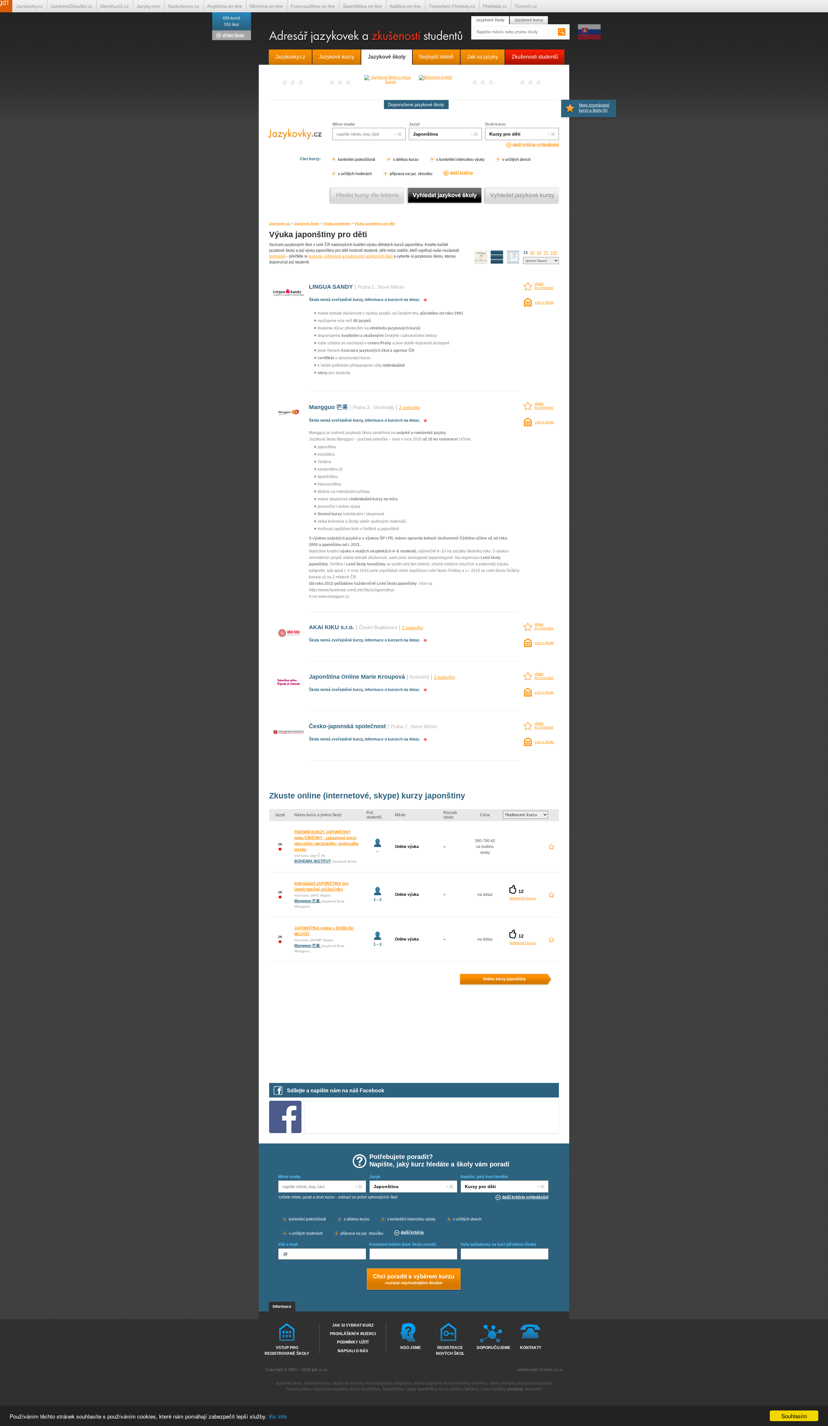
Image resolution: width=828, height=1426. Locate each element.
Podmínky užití (352, 1342)
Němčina (479, 1383)
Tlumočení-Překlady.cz (452, 6)
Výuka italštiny (492, 1389)
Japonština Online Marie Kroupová (357, 677)
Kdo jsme (410, 1347)
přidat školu (233, 35)
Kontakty (530, 1347)
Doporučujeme (492, 1347)
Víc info (277, 1416)
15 (525, 253)
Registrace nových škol (450, 1350)
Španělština (392, 1389)
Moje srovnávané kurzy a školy (594, 108)
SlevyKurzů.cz (114, 6)
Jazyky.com (148, 6)
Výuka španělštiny (421, 1389)
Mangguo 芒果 (329, 407)
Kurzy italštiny (451, 1389)
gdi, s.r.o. (319, 1369)
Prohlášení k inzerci (353, 1333)
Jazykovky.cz (279, 223)
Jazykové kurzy (528, 20)
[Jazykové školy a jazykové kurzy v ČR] (414, 37)
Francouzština (298, 1389)
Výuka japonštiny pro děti (374, 223)
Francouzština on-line (313, 6)
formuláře (277, 256)
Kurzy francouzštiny (535, 1383)
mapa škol (480, 257)
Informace (282, 1306)
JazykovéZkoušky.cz (71, 6)
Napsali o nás (353, 1351)
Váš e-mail (288, 1244)
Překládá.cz (495, 6)
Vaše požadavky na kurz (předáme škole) (498, 1244)
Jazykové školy (306, 223)
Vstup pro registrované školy (287, 1350)
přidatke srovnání (544, 286)
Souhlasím (794, 1416)
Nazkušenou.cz (183, 6)
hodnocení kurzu (522, 898)
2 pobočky (409, 407)
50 (539, 253)
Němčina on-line (266, 6)
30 (532, 253)
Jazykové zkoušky (347, 1383)
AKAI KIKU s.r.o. (331, 627)
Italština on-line (405, 6)
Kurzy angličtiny (379, 1383)
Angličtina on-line (224, 6)
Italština (471, 1389)
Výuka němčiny (502, 1383)
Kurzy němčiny (457, 1383)
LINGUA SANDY (331, 287)
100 (553, 253)
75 (546, 253)
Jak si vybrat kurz (353, 1325)
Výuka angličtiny (428, 1383)
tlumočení (533, 1389)
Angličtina (403, 1383)
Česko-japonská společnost (347, 726)
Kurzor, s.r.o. (551, 1369)
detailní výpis (497, 257)
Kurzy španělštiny (365, 1389)
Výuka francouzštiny (330, 1389)
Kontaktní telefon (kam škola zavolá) (402, 1244)
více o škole (544, 302)
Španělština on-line (362, 6)
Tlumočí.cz (526, 6)
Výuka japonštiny (337, 223)
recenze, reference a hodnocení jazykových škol (350, 256)
